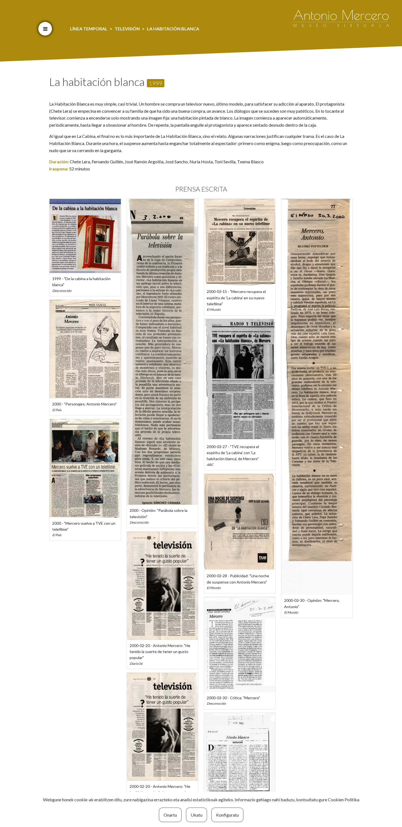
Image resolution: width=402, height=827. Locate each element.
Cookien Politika (343, 799)
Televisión (127, 28)
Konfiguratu (227, 814)
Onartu (170, 814)
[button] (45, 29)
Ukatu (196, 814)
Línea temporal (88, 28)
